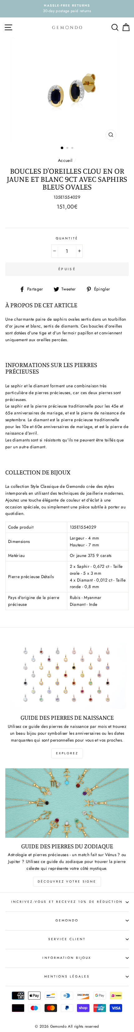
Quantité (67, 238)
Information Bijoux (66, 957)
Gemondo (67, 920)
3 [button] (72, 148)
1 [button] (62, 148)
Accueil (65, 160)
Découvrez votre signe (67, 881)
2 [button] (67, 148)
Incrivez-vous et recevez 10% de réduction (67, 901)
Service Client (67, 939)
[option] (67, 8)
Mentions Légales (67, 976)
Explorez (67, 753)
